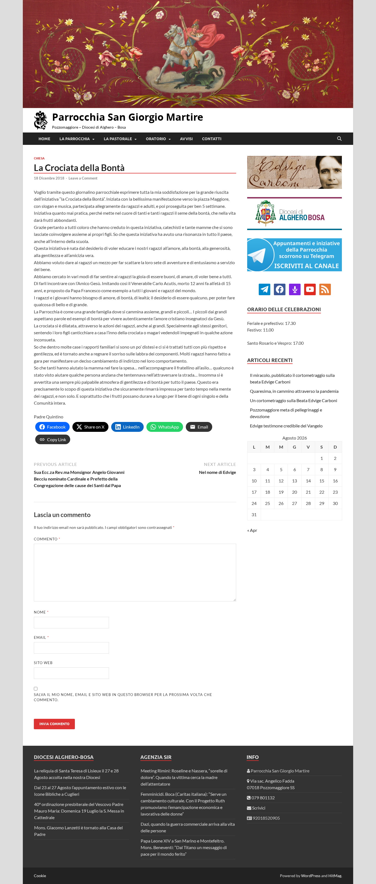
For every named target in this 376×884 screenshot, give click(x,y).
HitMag (334, 875)
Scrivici (258, 807)
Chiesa (39, 158)
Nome (41, 612)
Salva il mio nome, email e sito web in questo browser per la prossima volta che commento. (123, 697)
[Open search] (339, 138)
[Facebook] (264, 288)
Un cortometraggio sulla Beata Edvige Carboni (293, 400)
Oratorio (156, 139)
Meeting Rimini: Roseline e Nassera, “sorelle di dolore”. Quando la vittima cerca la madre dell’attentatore (184, 777)
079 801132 (263, 797)
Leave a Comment (83, 178)
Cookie (40, 875)
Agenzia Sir (155, 757)
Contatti (211, 139)
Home (44, 139)
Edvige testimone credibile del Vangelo (286, 425)
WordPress (310, 875)
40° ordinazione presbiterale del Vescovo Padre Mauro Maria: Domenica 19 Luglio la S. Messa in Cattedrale (79, 811)
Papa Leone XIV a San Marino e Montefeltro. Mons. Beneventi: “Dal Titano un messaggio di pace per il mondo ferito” (184, 847)
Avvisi (186, 139)
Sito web (43, 663)
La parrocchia (74, 139)
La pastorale (118, 139)
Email (41, 637)
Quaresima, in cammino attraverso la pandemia (294, 391)
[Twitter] (279, 288)
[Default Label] (295, 288)
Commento (47, 539)
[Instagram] (310, 288)
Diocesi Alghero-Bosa (64, 757)
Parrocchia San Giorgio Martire (127, 117)
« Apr (252, 530)
